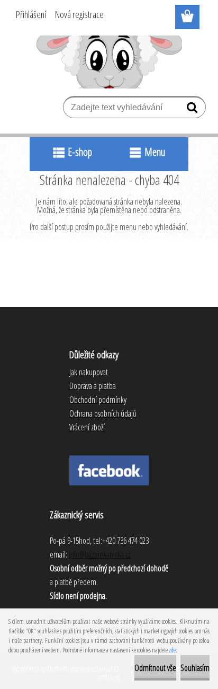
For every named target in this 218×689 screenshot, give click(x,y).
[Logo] (109, 62)
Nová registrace (79, 14)
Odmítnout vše (155, 668)
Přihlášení (31, 14)
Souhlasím (195, 668)
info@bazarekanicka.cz (100, 554)
